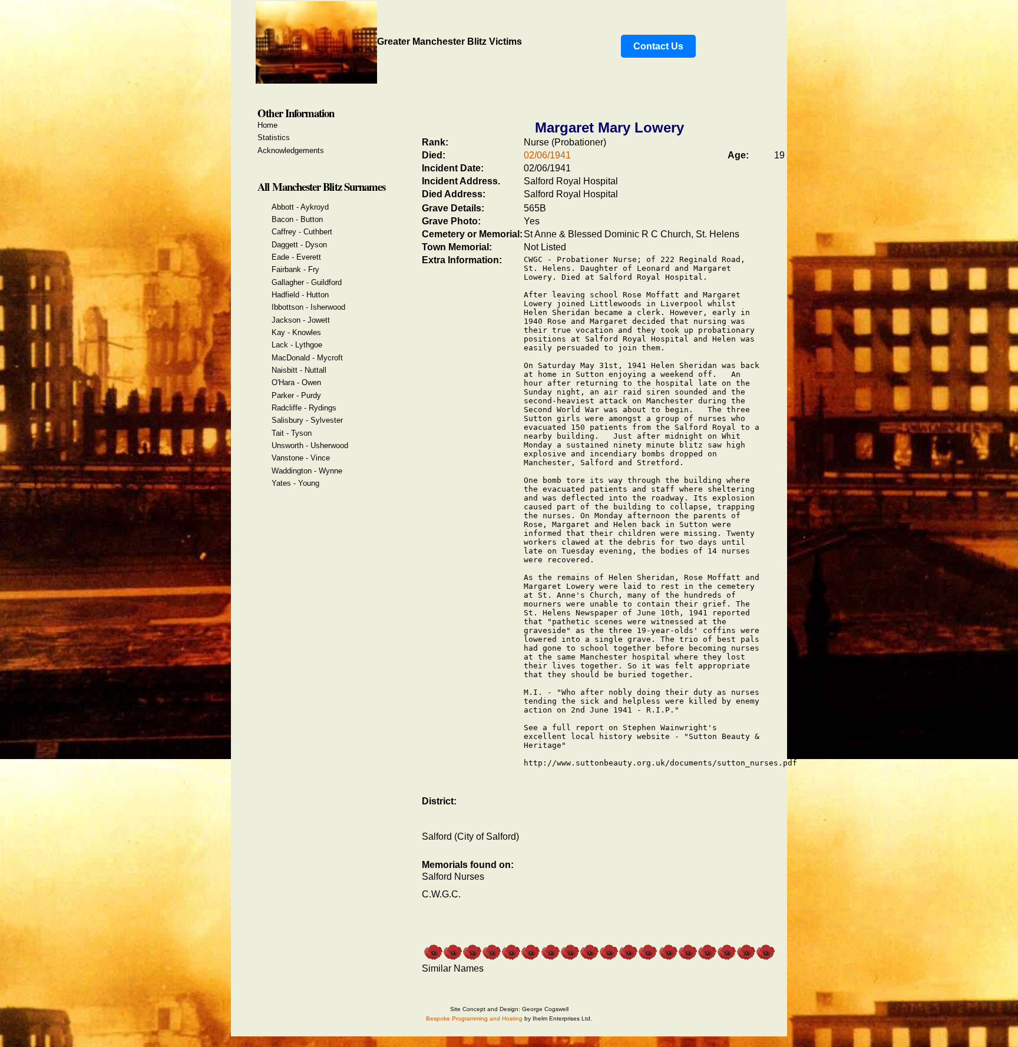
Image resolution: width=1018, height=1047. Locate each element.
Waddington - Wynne (307, 470)
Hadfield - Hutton (300, 294)
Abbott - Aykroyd (300, 207)
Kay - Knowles (296, 332)
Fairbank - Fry (295, 269)
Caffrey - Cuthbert (302, 231)
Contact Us (658, 46)
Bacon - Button (297, 219)
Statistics (273, 137)
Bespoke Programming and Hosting (474, 1018)
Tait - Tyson (292, 433)
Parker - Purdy (296, 395)
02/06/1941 (547, 155)
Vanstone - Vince (301, 457)
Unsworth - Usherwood (310, 445)
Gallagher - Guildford (307, 282)
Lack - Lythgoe (297, 344)
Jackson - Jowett (301, 320)
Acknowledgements (290, 150)
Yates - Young (295, 483)
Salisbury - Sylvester (307, 420)
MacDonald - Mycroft (307, 357)
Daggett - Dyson (299, 244)
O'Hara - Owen (296, 382)
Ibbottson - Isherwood (308, 307)
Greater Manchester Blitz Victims (449, 42)
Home (267, 125)
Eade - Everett (296, 257)
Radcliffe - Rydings (304, 407)
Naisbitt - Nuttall (299, 370)
